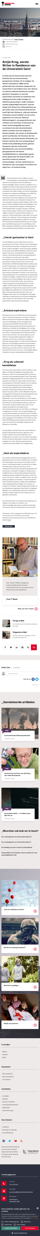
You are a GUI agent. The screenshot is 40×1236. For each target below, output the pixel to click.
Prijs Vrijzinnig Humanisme (10, 1105)
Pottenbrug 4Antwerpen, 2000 (14, 1201)
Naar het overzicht (11, 21)
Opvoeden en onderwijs (9, 1130)
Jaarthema (5, 1127)
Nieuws (4, 1052)
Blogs (4, 1057)
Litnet (9, 520)
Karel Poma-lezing (7, 1111)
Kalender (5, 1055)
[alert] (20, 1221)
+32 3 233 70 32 (13, 1185)
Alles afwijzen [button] (30, 1228)
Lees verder (34, 1218)
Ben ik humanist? (7, 1074)
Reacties (8, 46)
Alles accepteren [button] (11, 1228)
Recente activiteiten (8, 1102)
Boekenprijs (6, 1108)
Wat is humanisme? (8, 1077)
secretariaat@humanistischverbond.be (21, 1192)
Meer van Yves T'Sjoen (26, 609)
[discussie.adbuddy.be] (20, 676)
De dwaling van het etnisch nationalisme (16, 847)
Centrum (9, 418)
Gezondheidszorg (7, 1133)
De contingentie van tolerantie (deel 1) (16, 842)
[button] (20, 1233)
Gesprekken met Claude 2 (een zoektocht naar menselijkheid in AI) (19, 854)
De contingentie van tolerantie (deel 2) (16, 837)
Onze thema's (6, 1080)
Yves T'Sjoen (19, 39)
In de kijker (5, 1096)
